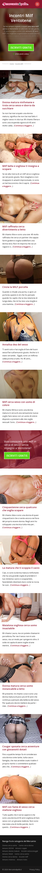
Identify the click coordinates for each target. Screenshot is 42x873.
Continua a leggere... (23, 125)
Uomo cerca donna (26, 845)
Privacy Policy (34, 869)
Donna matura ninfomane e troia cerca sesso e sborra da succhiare (18, 105)
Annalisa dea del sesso (15, 344)
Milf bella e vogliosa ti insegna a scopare (20, 167)
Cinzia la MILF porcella (15, 287)
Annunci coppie (21, 848)
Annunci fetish (7, 854)
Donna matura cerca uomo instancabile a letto (17, 687)
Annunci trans (22, 859)
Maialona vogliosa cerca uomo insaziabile (19, 627)
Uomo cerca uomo (22, 854)
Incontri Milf (19, 64)
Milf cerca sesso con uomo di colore (18, 403)
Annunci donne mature (10, 851)
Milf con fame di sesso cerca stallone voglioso (18, 808)
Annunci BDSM (8, 848)
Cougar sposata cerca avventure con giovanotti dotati (20, 748)
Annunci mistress (8, 859)
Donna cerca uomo (9, 845)
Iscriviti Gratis (21, 47)
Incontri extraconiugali (29, 851)
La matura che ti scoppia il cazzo (20, 567)
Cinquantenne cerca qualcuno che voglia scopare (19, 509)
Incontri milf (23, 857)
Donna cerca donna (9, 857)
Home (12, 64)
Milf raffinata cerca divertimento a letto (13, 228)
